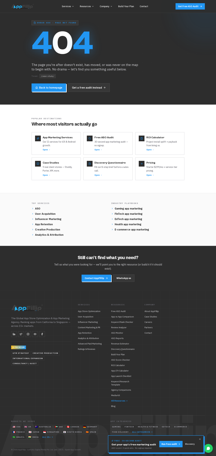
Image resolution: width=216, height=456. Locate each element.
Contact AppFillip (94, 278)
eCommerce (180, 427)
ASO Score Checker (120, 360)
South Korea (72, 432)
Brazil (19, 437)
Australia (43, 426)
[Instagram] (28, 334)
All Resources (118, 400)
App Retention (44, 224)
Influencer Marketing (48, 219)
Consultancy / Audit (25, 363)
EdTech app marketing (128, 219)
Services (66, 6)
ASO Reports (117, 338)
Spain (91, 432)
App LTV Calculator (120, 370)
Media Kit (115, 395)
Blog (113, 406)
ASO (37, 208)
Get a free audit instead (87, 87)
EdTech (166, 427)
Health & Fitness (148, 427)
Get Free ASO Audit (188, 6)
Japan (34, 432)
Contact (144, 6)
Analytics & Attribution (49, 234)
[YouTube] (35, 334)
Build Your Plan (126, 6)
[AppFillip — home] (23, 6)
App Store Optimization (89, 311)
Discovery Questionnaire (123, 349)
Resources (85, 6)
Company (104, 6)
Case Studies (150, 316)
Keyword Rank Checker (122, 322)
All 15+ (46, 437)
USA (17, 426)
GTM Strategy (21, 353)
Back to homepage (50, 87)
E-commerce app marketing (132, 229)
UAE (59, 426)
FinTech (129, 427)
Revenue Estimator (120, 343)
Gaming (116, 427)
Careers (148, 322)
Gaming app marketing (128, 208)
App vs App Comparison (122, 316)
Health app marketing (128, 224)
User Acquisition (45, 213)
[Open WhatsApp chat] (208, 448)
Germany (90, 426)
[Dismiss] (200, 439)
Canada (73, 426)
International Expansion (28, 358)
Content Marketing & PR (89, 327)
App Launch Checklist (121, 376)
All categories (141, 432)
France (19, 432)
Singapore (51, 432)
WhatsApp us (123, 278)
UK (27, 426)
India (33, 437)
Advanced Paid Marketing (90, 343)
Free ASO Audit (118, 311)
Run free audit (169, 444)
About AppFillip (151, 311)
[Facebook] (42, 334)
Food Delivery (120, 432)
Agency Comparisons (121, 390)
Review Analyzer (119, 327)
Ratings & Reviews (86, 349)
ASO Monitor (117, 333)
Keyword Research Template (120, 383)
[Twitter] (21, 334)
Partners (148, 327)
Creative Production (47, 229)
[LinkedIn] (14, 334)
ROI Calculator (118, 365)
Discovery (189, 444)
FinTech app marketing (128, 213)
